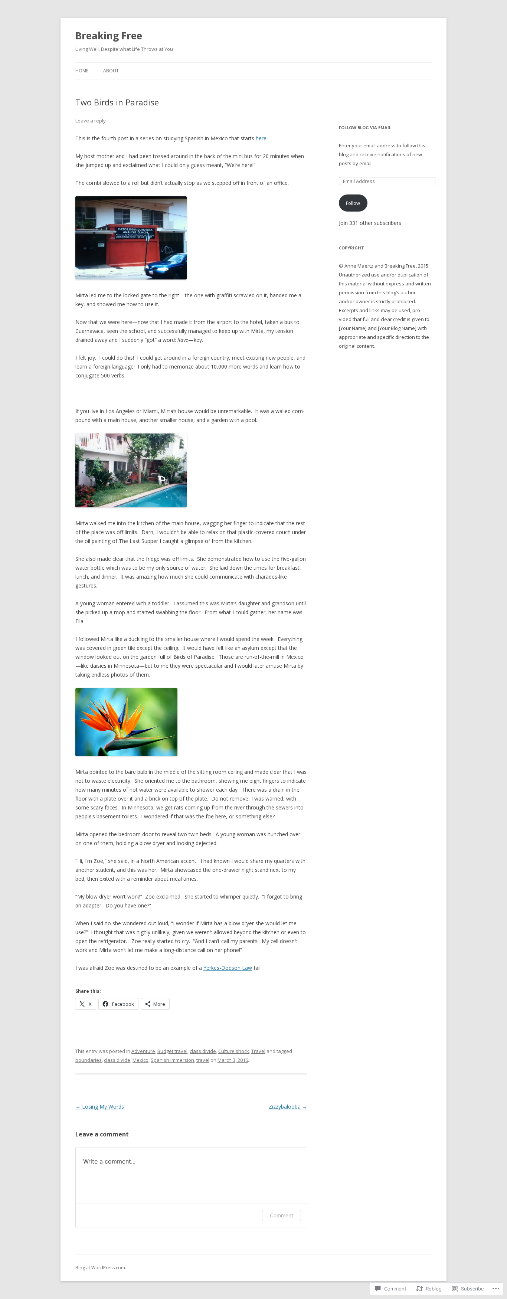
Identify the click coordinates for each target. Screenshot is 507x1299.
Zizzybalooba (288, 1106)
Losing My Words (99, 1106)
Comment (281, 1215)
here (261, 138)
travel (202, 1060)
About (111, 71)
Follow (353, 203)
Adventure (143, 1051)
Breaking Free (108, 35)
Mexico (140, 1060)
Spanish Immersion (172, 1060)
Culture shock (233, 1051)
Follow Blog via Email (365, 127)
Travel (258, 1051)
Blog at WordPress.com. (100, 1267)
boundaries (88, 1060)
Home (81, 71)
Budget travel (172, 1051)
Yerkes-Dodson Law (227, 967)
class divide (203, 1051)
